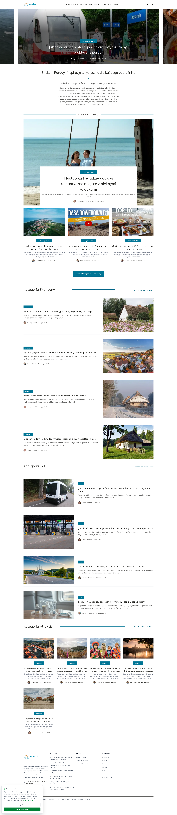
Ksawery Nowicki (81, 757)
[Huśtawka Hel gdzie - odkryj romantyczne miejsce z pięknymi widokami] (88, 162)
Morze (115, 4)
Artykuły (53, 753)
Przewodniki (106, 757)
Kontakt (58, 799)
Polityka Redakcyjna (77, 799)
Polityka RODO (66, 799)
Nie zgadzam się (22, 805)
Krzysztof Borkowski (82, 764)
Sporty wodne (106, 4)
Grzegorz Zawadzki (82, 760)
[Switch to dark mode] (151, 4)
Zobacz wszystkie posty (142, 290)
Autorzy (79, 753)
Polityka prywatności (48, 799)
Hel (90, 4)
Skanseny (83, 4)
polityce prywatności (29, 800)
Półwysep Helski (88, 41)
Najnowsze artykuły (71, 4)
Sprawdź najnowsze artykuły (88, 274)
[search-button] (147, 4)
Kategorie (106, 753)
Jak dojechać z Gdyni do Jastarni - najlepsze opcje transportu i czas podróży (60, 765)
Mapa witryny (88, 799)
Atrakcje (96, 4)
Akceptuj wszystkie (22, 809)
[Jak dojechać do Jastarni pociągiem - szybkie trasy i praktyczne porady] (88, 36)
